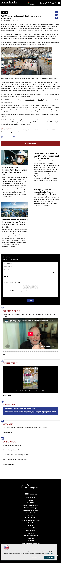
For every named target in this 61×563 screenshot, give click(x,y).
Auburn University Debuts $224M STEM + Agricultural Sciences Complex (46, 155)
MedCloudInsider (30, 518)
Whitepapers (9, 441)
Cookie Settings (36, 557)
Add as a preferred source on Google (34, 3)
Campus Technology (30, 508)
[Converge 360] (30, 487)
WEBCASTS (8, 424)
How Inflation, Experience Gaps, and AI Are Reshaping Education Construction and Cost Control (29, 315)
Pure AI (30, 523)
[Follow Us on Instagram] (51, 3)
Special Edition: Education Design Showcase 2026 (30, 391)
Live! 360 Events (30, 513)
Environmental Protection (30, 510)
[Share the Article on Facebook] (57, 12)
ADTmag (30, 500)
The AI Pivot (30, 538)
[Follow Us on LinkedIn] (41, 3)
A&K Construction (6, 102)
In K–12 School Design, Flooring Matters (15, 459)
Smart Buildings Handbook (11, 450)
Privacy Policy (16, 282)
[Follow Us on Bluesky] (46, 3)
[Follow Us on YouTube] (53, 3)
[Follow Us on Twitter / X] (43, 3)
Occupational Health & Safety (31, 520)
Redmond (30, 525)
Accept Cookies (49, 557)
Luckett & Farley (30, 100)
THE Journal (30, 541)
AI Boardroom (30, 498)
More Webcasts (7, 432)
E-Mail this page (7, 137)
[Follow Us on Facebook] (48, 3)
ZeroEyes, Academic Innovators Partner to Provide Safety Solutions (45, 192)
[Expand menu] (58, 3)
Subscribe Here (7, 395)
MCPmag (30, 515)
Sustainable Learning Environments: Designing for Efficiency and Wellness (25, 427)
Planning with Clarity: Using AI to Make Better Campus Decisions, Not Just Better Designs (15, 223)
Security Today (30, 530)
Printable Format (20, 137)
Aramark (11, 31)
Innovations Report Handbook (12, 445)
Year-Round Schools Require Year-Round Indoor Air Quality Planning (14, 169)
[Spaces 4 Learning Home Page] (9, 2)
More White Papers (9, 464)
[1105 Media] (30, 494)
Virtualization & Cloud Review (30, 543)
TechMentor (30, 533)
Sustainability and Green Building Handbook (16, 455)
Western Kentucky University (46, 24)
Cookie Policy (50, 553)
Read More (46, 413)
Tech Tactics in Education (30, 535)
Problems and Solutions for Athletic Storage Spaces (19, 409)
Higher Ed (4, 12)
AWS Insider (30, 503)
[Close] (54, 546)
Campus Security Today (30, 505)
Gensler (40, 100)
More (4, 354)
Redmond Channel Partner (30, 528)
